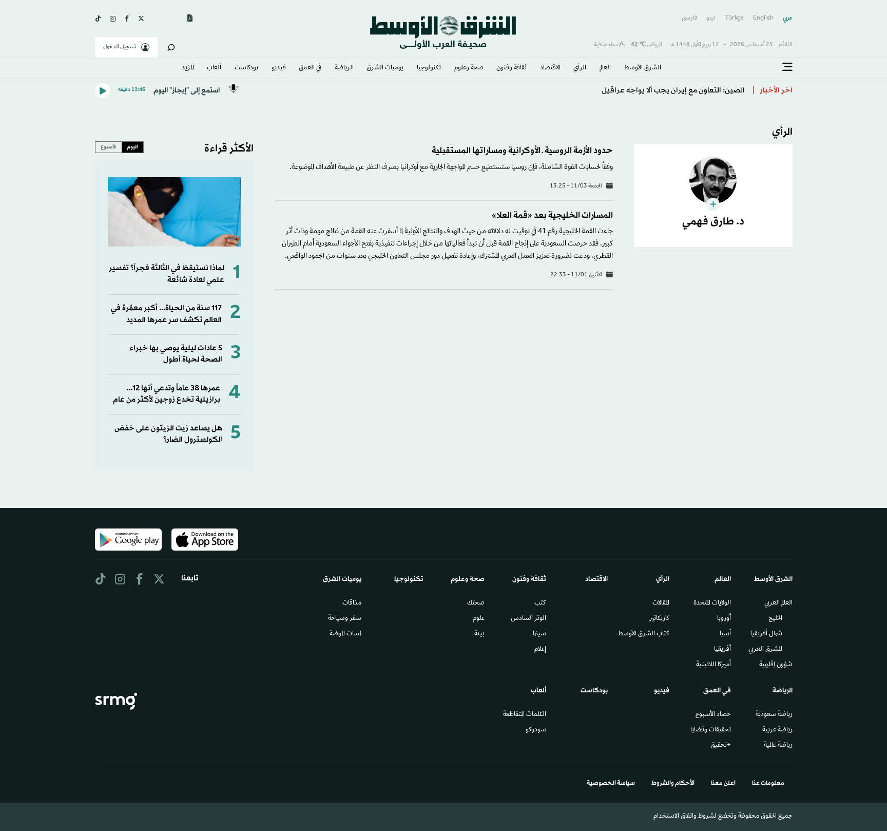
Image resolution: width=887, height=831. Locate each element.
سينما (539, 634)
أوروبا (724, 618)
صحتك (476, 603)
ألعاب (214, 68)
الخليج (775, 618)
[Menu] (787, 67)
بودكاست (246, 68)
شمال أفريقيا (766, 634)
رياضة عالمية (778, 745)
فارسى (689, 18)
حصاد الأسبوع (713, 715)
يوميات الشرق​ (385, 68)
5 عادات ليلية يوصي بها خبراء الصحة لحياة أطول (175, 354)
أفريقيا (722, 649)
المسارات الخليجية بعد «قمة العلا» (552, 215)
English (763, 18)
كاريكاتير (659, 618)
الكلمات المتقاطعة (524, 715)
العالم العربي (778, 603)
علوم (479, 618)
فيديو (279, 68)
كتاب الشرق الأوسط (643, 634)
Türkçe (734, 18)
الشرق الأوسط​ (642, 68)
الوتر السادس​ (528, 618)
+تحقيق (720, 745)
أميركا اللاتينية (713, 665)
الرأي (579, 68)
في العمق (310, 68)
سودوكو (536, 730)
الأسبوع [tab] (109, 146)
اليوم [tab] (132, 146)
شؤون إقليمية (776, 665)
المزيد (188, 68)
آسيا (725, 634)
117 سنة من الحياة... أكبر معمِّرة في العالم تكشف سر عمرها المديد (166, 314)
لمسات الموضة (345, 634)
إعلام (540, 649)
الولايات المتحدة (712, 603)
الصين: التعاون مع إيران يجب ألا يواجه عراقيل (673, 90)
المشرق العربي (765, 649)
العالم (605, 68)
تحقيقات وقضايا (710, 730)
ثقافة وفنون (511, 68)
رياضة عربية (777, 730)
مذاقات (351, 603)
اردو (711, 18)
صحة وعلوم (469, 68)
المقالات (660, 603)
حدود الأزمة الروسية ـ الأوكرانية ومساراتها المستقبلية (522, 151)
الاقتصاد (550, 68)
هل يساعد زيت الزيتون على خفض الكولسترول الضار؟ (168, 434)
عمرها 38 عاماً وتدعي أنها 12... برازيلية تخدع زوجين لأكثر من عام (166, 394)
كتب (540, 603)
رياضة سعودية (774, 715)
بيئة (479, 634)
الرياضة (344, 68)
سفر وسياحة (344, 618)
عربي (788, 18)
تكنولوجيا (429, 68)
